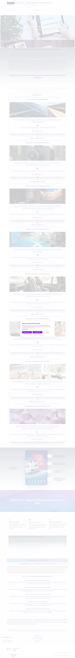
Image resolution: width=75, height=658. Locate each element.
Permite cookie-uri (27, 332)
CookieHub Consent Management (39, 334)
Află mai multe (24, 329)
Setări (48, 332)
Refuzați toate (37, 332)
